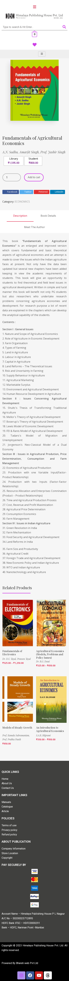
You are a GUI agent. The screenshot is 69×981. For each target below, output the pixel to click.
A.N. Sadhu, (10, 152)
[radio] (13, 161)
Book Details (48, 215)
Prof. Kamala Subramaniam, (16, 735)
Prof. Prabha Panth (11, 739)
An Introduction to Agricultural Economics (50, 729)
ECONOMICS (22, 201)
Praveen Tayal (24, 658)
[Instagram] (21, 975)
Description (20, 215)
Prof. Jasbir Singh (52, 152)
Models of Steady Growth (17, 727)
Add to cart (34, 177)
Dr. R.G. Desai (43, 661)
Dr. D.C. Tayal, (9, 658)
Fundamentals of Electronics (12, 652)
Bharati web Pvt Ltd (27, 963)
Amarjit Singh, (29, 152)
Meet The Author (34, 227)
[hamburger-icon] (41, 54)
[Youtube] (39, 975)
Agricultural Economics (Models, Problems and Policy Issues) (50, 654)
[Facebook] (30, 975)
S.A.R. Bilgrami (43, 735)
